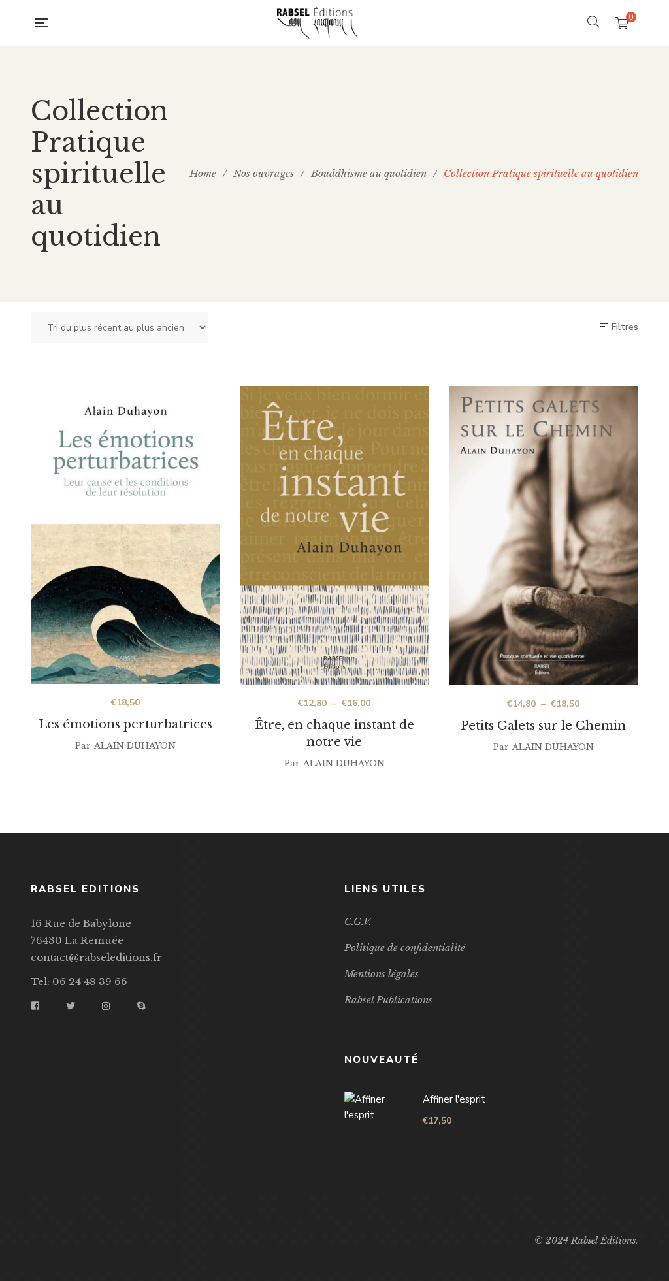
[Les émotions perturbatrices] (125, 536)
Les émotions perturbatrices (125, 724)
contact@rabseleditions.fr (96, 957)
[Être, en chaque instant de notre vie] (334, 535)
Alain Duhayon (135, 745)
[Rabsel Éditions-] (317, 23)
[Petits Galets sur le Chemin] (543, 535)
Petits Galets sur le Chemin (543, 726)
